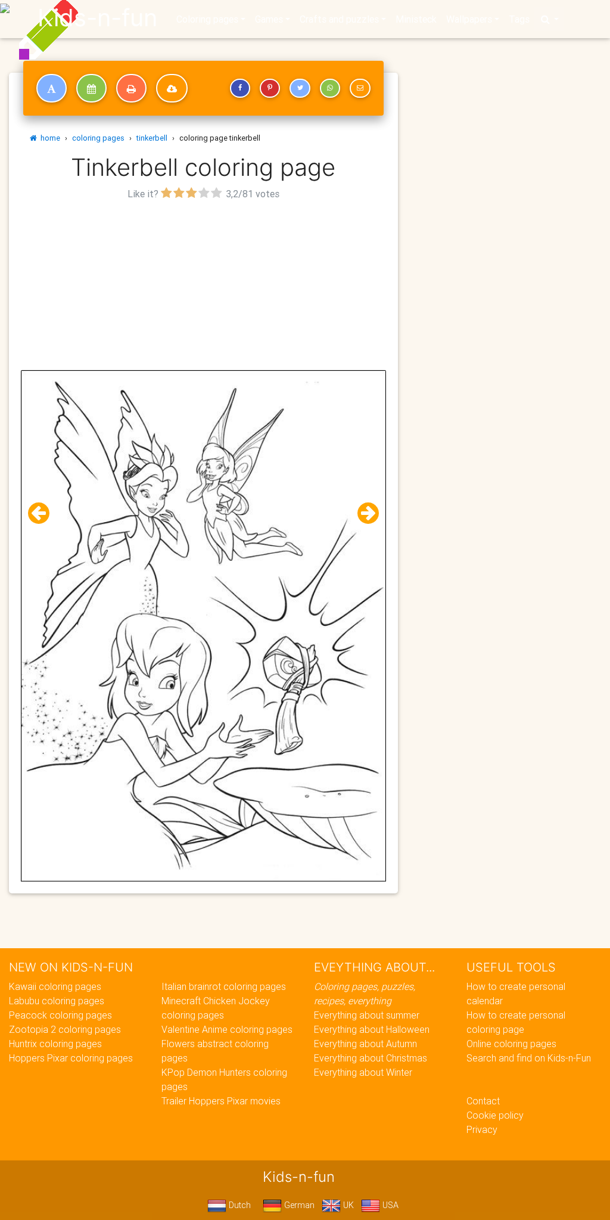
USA (389, 1205)
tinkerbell (151, 138)
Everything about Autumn (365, 1044)
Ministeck (416, 19)
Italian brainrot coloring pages (223, 986)
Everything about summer (366, 1015)
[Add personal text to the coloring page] (51, 88)
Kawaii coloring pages (55, 986)
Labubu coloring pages (56, 1001)
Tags (519, 19)
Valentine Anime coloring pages (226, 1029)
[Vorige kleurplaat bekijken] (43, 513)
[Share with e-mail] (360, 88)
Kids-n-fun (97, 18)
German (298, 1205)
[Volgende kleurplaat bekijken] (363, 513)
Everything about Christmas (370, 1058)
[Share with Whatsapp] (330, 88)
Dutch (238, 1205)
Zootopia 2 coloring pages (65, 1029)
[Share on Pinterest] (270, 88)
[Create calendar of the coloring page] (91, 88)
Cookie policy (495, 1115)
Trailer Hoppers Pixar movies (221, 1101)
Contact (483, 1101)
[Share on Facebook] (240, 88)
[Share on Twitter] (300, 88)
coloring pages (98, 138)
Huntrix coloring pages (55, 1044)
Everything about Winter (363, 1072)
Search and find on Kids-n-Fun (528, 1058)
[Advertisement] (203, 286)
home (48, 138)
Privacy (481, 1129)
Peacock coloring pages (60, 1015)
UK (347, 1205)
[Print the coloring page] (131, 88)
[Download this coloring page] (172, 88)
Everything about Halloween (372, 1029)
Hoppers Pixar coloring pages (71, 1058)
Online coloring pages (511, 1044)
